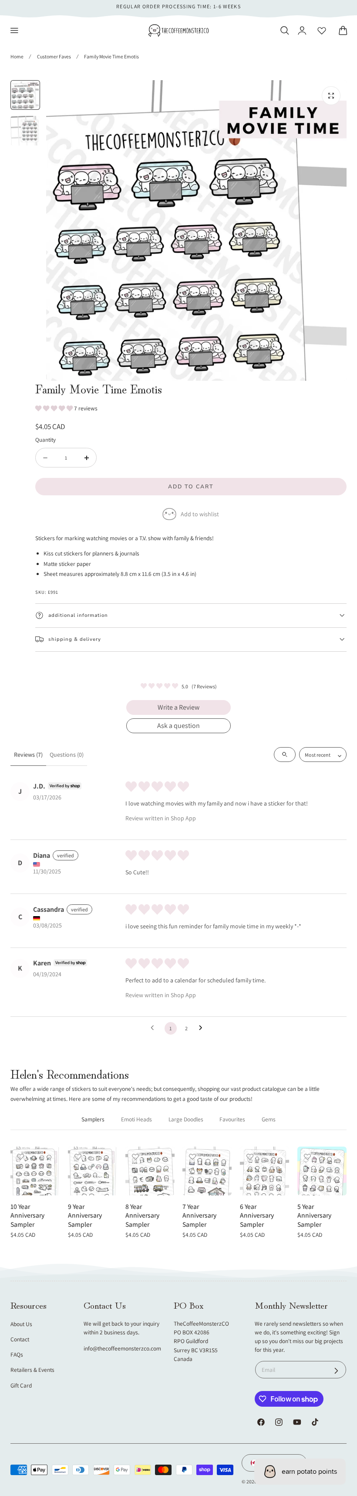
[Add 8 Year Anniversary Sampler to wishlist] (135, 1156)
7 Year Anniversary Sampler (199, 1215)
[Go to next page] (203, 1028)
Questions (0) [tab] (67, 754)
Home (17, 56)
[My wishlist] (321, 30)
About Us (21, 1324)
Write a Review (178, 707)
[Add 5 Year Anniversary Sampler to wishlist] (307, 1156)
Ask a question (178, 725)
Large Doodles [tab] (185, 1119)
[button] (14, 30)
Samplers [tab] (92, 1119)
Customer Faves (54, 56)
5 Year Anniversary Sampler (314, 1215)
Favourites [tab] (232, 1119)
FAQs (16, 1354)
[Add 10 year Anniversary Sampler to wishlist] (20, 1156)
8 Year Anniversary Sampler (142, 1215)
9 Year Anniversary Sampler (85, 1215)
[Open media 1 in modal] (331, 95)
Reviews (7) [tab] (28, 754)
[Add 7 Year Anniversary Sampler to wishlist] (192, 1156)
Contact (19, 1339)
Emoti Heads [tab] (136, 1119)
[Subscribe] (336, 1371)
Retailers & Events (32, 1370)
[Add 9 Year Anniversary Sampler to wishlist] (78, 1156)
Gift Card (21, 1385)
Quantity (45, 439)
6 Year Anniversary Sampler (257, 1215)
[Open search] (285, 754)
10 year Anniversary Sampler (27, 1215)
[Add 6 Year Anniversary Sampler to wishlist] (250, 1156)
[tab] (25, 95)
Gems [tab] (269, 1119)
